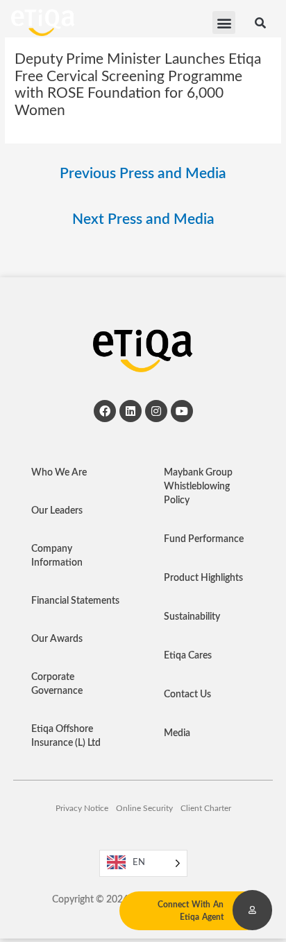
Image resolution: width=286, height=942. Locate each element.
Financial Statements (75, 601)
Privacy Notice (82, 808)
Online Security (144, 808)
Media (177, 733)
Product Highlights (203, 578)
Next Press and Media (143, 219)
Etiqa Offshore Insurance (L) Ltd (66, 736)
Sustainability (192, 617)
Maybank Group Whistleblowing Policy (198, 486)
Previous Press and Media (143, 173)
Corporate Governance (57, 684)
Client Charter (205, 808)
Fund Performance (204, 539)
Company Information (57, 556)
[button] (223, 22)
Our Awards (57, 639)
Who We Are (59, 473)
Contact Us (187, 694)
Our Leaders (57, 511)
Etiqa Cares (188, 656)
